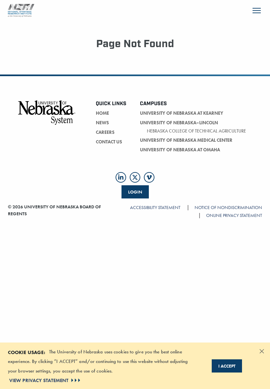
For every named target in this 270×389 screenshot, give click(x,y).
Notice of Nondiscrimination (228, 207)
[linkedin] (121, 177)
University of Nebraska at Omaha (180, 150)
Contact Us (109, 142)
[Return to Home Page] (21, 10)
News (102, 123)
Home (102, 113)
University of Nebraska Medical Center (186, 140)
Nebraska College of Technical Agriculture (196, 131)
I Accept (226, 366)
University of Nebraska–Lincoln (179, 123)
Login (135, 192)
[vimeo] (149, 177)
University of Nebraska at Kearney (181, 113)
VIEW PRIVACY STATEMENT (38, 380)
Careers (105, 132)
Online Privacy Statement (234, 215)
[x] (135, 177)
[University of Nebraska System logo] (47, 116)
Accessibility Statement (155, 207)
